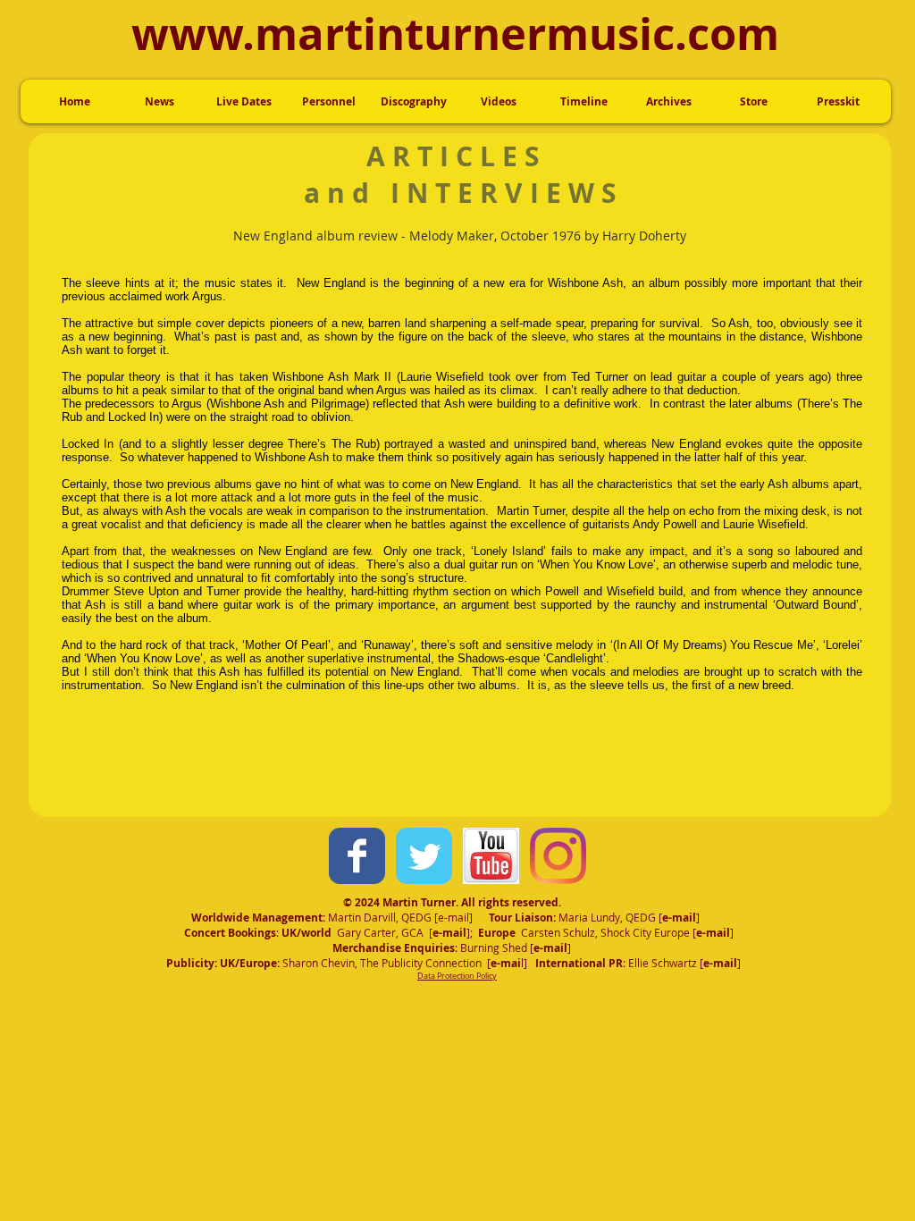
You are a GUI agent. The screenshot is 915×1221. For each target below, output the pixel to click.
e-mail (453, 917)
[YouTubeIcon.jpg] (491, 856)
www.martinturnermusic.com (455, 33)
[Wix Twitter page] (424, 856)
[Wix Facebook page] (357, 856)
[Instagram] (558, 856)
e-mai (677, 917)
